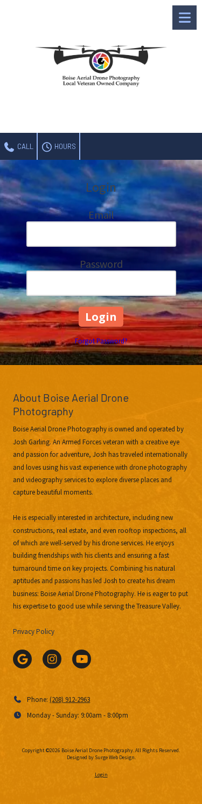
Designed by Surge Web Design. (101, 757)
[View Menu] (184, 17)
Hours (64, 146)
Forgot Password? (101, 341)
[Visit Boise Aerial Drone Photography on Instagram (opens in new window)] (52, 659)
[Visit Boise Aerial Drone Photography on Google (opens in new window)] (22, 659)
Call (24, 146)
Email (101, 214)
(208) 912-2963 (70, 699)
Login (101, 774)
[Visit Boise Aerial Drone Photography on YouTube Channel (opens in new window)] (81, 659)
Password (101, 264)
